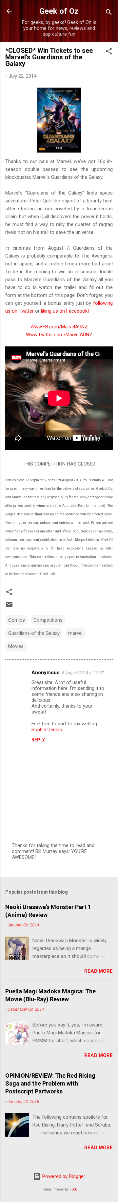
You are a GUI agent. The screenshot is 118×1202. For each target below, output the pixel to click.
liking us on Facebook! (65, 311)
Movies (16, 646)
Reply (38, 739)
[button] (109, 52)
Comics (16, 620)
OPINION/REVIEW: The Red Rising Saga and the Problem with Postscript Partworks (50, 1083)
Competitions (48, 620)
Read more (98, 971)
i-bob (73, 1189)
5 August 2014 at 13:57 (83, 672)
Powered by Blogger (63, 1176)
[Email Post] (9, 607)
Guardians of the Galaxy (34, 633)
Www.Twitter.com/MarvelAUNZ (59, 335)
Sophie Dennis (46, 730)
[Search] (109, 13)
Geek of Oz (59, 11)
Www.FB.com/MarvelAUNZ (59, 327)
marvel (75, 633)
